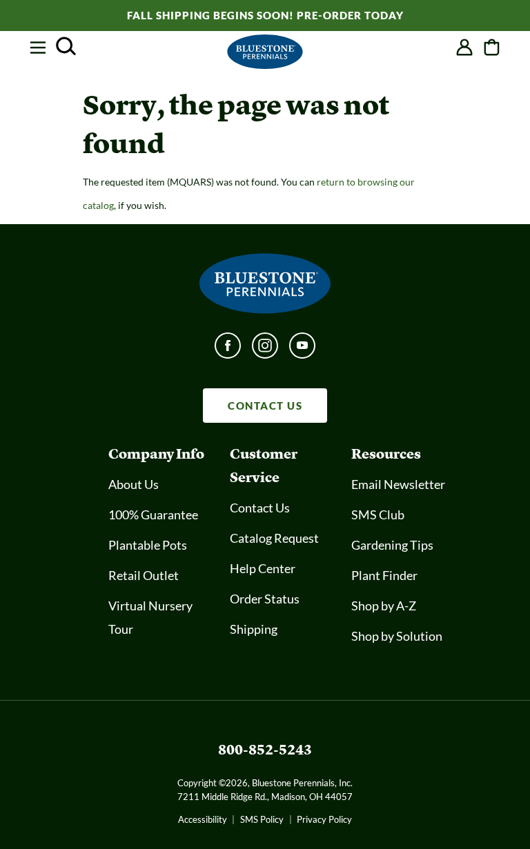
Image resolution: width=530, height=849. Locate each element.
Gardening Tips (392, 544)
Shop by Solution (396, 635)
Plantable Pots (147, 544)
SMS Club (377, 514)
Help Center (262, 568)
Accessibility (202, 819)
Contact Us (260, 507)
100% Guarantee (153, 514)
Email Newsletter (398, 484)
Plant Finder (384, 575)
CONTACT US (265, 405)
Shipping (253, 629)
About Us (133, 484)
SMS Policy (262, 819)
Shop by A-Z (383, 605)
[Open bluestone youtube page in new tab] (302, 350)
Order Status (265, 598)
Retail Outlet (143, 575)
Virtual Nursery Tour (150, 617)
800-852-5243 (265, 749)
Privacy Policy (324, 819)
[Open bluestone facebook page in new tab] (228, 350)
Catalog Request (274, 538)
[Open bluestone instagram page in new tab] (265, 350)
